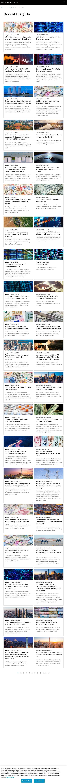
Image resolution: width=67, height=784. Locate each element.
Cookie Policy (10, 777)
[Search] (64, 2)
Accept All (39, 780)
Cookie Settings (26, 780)
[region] (33, 775)
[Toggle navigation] (3, 2)
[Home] (11, 2)
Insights (10, 8)
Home (3, 8)
